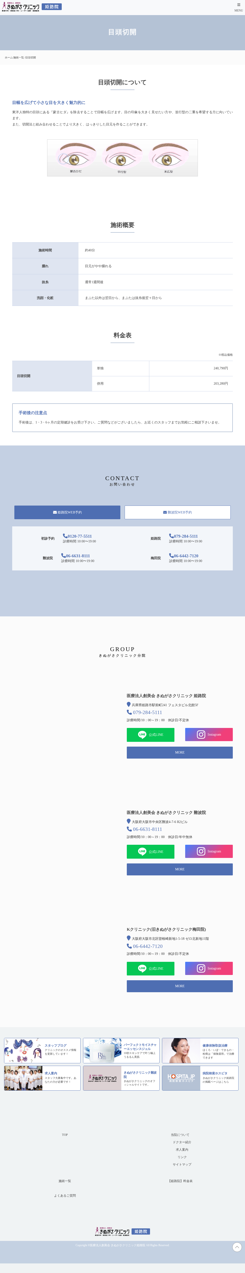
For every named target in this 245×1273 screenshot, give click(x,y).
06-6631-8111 (78, 555)
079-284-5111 (186, 536)
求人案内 (182, 1149)
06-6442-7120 (186, 555)
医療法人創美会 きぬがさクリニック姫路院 (117, 1245)
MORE (180, 752)
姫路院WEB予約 (70, 512)
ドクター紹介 (182, 1142)
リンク (182, 1157)
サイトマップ (182, 1164)
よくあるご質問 (65, 1195)
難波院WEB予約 (180, 512)
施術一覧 (65, 1181)
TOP (65, 1135)
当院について (180, 1135)
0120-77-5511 (80, 536)
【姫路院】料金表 (180, 1181)
